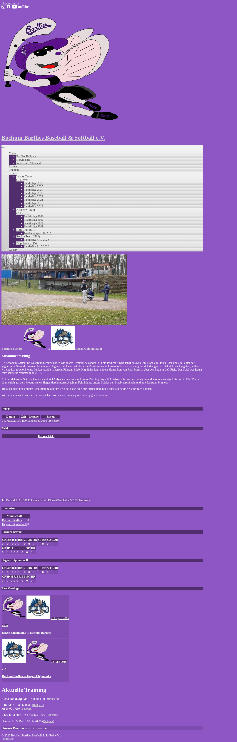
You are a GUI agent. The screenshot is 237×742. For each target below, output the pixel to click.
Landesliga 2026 (33, 183)
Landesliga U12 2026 (36, 239)
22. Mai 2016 (59, 661)
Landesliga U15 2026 (36, 246)
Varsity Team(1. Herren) (24, 178)
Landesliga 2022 (33, 196)
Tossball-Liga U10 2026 (38, 233)
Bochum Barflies (12, 520)
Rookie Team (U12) (28, 236)
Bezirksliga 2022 (34, 219)
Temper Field (46, 436)
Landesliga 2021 (33, 199)
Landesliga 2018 (33, 206)
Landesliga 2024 (33, 189)
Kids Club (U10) (26, 229)
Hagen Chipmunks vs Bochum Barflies (26, 632)
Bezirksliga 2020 (34, 223)
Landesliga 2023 (33, 193)
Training (14, 169)
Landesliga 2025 (33, 186)
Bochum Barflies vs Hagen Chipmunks (26, 676)
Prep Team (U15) (26, 243)
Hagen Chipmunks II (14, 524)
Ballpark (53, 699)
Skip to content (10, 3)
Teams (12, 173)
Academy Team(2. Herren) (25, 211)
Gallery (13, 249)
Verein (12, 153)
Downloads (23, 159)
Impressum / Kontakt (28, 163)
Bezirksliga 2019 (34, 226)
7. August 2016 (60, 618)
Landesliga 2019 (33, 203)
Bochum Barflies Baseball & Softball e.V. (53, 137)
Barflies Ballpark (26, 156)
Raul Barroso (135, 369)
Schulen (13, 166)
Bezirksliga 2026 (34, 216)
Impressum (7, 738)
